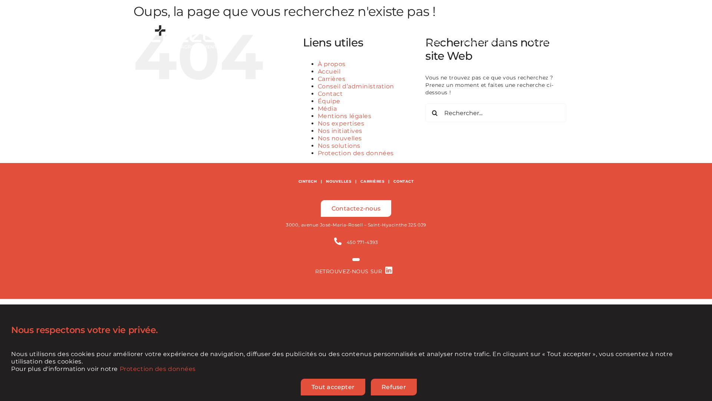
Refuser (394, 387)
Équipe (329, 101)
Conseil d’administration (356, 86)
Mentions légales (345, 116)
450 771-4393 (362, 242)
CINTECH (308, 181)
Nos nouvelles (340, 138)
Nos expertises (341, 123)
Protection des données (356, 153)
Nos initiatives (340, 130)
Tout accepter (333, 387)
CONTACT (403, 181)
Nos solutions (339, 145)
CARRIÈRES (372, 181)
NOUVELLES (338, 181)
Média (327, 108)
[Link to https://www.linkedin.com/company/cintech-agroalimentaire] (389, 270)
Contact (330, 93)
